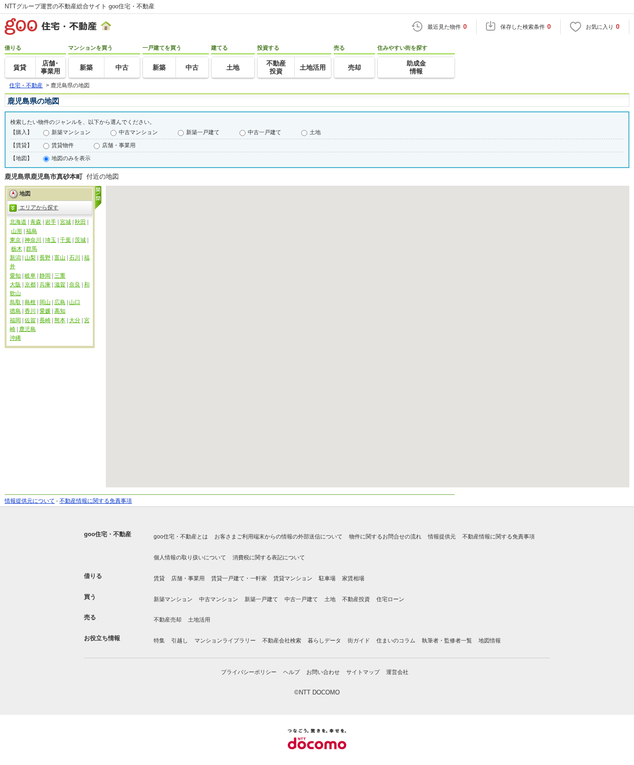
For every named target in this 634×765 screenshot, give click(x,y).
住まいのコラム (395, 640)
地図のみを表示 (71, 158)
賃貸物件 (63, 145)
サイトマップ (363, 672)
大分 (74, 320)
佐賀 (30, 320)
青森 (35, 222)
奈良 (74, 284)
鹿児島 (27, 329)
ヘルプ (291, 672)
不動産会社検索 (281, 640)
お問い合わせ (323, 672)
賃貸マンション (292, 578)
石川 (74, 257)
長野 (45, 257)
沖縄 (15, 338)
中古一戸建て (264, 132)
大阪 (15, 284)
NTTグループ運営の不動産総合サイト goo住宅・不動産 (80, 6)
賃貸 (159, 578)
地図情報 (490, 640)
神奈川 (33, 240)
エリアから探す (38, 207)
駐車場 (327, 578)
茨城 (80, 240)
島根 (30, 302)
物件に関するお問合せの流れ (385, 536)
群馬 (31, 249)
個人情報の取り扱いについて (190, 557)
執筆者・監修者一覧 (447, 640)
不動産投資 (356, 599)
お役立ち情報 (102, 638)
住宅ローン (390, 599)
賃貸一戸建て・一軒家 (239, 578)
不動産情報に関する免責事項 (95, 501)
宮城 (65, 222)
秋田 (80, 222)
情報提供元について (30, 501)
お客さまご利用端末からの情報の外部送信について (278, 536)
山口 (74, 302)
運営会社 (397, 672)
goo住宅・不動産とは (181, 536)
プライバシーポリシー (249, 672)
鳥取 (15, 302)
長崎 (45, 320)
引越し (179, 640)
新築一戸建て (203, 132)
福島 (31, 231)
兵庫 (45, 284)
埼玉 (50, 240)
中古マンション (138, 132)
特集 (159, 640)
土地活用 (199, 619)
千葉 (65, 240)
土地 (315, 132)
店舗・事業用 (119, 145)
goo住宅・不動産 (107, 534)
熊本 (59, 320)
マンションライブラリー (225, 640)
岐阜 (30, 275)
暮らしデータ (324, 640)
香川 (30, 311)
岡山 (45, 302)
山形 (16, 231)
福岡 (15, 320)
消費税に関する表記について (269, 557)
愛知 (15, 275)
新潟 (15, 257)
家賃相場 (353, 578)
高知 (59, 311)
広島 (59, 302)
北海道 (18, 222)
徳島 (15, 311)
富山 (59, 257)
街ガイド (359, 640)
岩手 (50, 222)
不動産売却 (167, 619)
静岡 (45, 275)
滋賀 (59, 284)
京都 (30, 284)
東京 (15, 240)
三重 (59, 275)
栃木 (16, 249)
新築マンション (71, 132)
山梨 (30, 257)
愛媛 (45, 311)
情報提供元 (442, 536)
